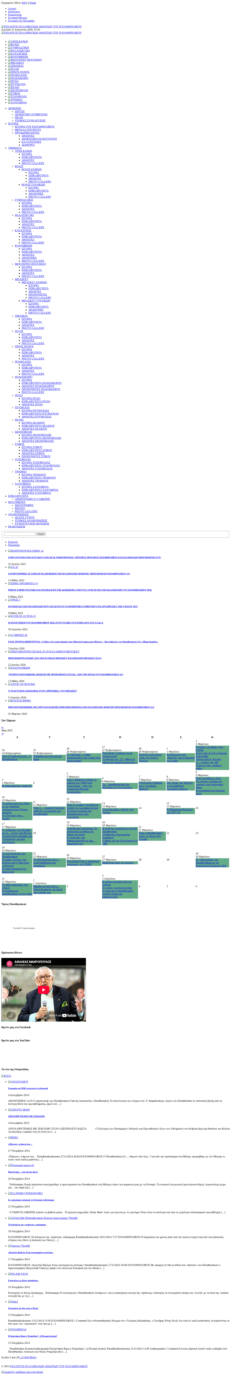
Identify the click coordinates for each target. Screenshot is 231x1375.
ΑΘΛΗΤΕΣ (28, 135)
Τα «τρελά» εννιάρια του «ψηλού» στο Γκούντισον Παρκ (209, 784)
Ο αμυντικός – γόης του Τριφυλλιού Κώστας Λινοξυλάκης (79, 788)
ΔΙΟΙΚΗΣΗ (14, 108)
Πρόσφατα (14, 545)
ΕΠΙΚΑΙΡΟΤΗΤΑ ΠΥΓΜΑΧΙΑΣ (40, 413)
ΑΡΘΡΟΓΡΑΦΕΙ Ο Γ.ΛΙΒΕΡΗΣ (32, 499)
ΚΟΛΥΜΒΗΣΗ (23, 245)
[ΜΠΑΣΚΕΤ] (16, 62)
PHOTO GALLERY (33, 163)
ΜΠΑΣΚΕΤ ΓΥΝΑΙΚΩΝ (36, 300)
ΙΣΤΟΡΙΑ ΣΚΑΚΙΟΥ (33, 422)
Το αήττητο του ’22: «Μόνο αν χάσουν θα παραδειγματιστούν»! (119, 761)
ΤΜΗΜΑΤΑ (15, 148)
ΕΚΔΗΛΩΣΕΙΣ (16, 526)
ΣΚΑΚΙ (19, 419)
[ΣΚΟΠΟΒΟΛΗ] (18, 90)
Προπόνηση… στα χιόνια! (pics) (23, 1172)
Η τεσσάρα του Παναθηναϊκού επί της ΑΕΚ (17, 892)
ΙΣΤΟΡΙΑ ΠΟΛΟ (31, 398)
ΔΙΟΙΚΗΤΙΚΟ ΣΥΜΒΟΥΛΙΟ (31, 114)
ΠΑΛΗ (19, 331)
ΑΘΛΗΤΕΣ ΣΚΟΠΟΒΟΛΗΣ (38, 441)
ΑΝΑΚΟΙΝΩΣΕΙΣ (18, 514)
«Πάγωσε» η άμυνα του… (20, 1144)
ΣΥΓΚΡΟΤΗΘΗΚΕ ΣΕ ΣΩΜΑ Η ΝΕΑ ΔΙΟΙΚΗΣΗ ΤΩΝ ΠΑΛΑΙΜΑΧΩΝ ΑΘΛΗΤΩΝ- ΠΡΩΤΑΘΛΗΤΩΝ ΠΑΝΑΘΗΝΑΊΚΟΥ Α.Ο (69, 573)
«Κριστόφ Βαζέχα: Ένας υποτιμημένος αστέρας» (30, 1252)
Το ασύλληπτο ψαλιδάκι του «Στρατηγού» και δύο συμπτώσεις (17, 839)
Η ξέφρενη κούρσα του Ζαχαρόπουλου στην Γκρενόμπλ (79, 814)
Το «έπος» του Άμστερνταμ (117, 887)
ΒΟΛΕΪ (19, 166)
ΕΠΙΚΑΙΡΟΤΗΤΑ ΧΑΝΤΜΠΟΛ (40, 489)
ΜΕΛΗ (19, 117)
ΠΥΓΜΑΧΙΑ (22, 407)
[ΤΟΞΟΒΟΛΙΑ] (17, 96)
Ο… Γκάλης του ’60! (207, 762)
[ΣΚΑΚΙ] (13, 87)
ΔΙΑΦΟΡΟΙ (28, 144)
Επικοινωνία (14, 14)
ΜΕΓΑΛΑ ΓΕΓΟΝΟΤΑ (28, 129)
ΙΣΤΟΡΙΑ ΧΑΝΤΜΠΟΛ (35, 486)
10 (34, 1357)
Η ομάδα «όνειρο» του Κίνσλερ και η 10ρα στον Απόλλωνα (15, 862)
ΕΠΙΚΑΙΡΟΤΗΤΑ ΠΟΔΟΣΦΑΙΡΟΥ (42, 383)
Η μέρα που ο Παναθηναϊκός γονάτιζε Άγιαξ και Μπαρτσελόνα (117, 893)
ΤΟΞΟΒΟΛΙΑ (23, 459)
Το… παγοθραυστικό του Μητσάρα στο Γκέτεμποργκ (117, 786)
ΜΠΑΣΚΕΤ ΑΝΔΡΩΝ (34, 282)
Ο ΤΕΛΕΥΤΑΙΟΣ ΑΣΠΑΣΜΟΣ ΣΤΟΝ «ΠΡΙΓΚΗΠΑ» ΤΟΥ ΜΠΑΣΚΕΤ (42, 691)
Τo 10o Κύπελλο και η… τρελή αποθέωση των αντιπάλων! (46, 862)
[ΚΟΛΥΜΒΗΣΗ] (18, 56)
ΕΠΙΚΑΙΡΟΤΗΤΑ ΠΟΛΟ (36, 401)
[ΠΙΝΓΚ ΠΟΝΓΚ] (19, 72)
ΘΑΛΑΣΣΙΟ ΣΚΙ (24, 215)
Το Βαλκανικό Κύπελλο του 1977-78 (180, 811)
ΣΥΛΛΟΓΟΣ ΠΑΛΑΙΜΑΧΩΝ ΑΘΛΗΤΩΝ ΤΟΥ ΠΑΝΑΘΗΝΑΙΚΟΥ (49, 1366)
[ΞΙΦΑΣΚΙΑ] (16, 65)
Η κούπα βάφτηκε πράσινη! (16, 785)
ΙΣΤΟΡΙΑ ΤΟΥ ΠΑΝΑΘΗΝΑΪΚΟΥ (35, 126)
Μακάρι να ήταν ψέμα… (46, 886)
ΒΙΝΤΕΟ (20, 508)
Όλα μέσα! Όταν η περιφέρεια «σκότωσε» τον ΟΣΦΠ (83, 863)
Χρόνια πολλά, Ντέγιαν (208, 759)
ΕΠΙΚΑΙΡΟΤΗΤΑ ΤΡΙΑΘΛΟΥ (39, 477)
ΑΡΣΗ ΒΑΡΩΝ (23, 151)
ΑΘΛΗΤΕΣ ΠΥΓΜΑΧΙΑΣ (36, 416)
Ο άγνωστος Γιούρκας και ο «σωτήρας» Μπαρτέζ (150, 785)
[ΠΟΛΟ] (13, 81)
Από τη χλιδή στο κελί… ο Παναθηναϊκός (16, 758)
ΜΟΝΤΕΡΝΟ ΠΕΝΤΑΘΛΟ (30, 264)
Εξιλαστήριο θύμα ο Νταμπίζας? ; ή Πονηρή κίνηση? (32, 1336)
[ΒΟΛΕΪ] (13, 44)
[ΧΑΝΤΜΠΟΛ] (17, 102)
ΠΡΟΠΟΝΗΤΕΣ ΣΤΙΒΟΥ (36, 456)
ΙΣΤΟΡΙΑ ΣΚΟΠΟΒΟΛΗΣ (36, 435)
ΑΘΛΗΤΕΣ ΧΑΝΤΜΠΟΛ (36, 493)
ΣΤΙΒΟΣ (19, 444)
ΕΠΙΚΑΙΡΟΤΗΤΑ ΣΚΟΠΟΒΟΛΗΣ (41, 438)
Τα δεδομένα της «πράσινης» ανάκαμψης (27, 1224)
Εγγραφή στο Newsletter (21, 20)
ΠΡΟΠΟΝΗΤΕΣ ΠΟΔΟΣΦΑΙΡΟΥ (41, 389)
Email (33, 2)
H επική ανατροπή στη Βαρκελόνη (14, 870)
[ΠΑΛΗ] (13, 69)
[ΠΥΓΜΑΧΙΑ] (17, 84)
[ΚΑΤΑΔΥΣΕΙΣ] (17, 53)
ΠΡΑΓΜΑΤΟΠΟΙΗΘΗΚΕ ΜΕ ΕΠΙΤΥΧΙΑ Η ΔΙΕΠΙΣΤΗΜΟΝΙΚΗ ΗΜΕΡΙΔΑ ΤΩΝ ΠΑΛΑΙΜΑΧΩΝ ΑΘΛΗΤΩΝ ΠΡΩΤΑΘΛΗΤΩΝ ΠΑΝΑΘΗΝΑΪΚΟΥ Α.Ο (81, 707)
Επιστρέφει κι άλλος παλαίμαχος (23, 1280)
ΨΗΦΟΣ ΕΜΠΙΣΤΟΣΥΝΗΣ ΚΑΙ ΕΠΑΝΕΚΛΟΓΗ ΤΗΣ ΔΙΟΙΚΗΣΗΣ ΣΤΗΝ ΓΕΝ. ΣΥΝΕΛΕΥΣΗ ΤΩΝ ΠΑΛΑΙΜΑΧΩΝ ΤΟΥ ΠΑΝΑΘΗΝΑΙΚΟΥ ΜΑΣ (80, 590)
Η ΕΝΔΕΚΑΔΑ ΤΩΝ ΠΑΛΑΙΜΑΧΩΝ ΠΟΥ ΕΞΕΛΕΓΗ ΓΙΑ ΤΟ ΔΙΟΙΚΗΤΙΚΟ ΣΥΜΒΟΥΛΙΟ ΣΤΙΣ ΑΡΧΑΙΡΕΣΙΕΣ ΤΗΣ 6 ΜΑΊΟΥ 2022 (73, 606)
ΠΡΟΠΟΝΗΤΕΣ (37, 294)
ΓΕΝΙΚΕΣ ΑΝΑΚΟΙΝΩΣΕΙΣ (31, 520)
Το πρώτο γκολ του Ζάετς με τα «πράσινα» (16, 805)
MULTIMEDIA (17, 502)
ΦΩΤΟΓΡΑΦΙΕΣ (24, 505)
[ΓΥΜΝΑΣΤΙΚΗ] (18, 47)
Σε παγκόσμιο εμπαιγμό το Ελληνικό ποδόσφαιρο (31, 1200)
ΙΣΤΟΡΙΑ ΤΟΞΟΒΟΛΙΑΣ (36, 462)
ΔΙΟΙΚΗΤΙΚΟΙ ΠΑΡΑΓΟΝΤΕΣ (39, 138)
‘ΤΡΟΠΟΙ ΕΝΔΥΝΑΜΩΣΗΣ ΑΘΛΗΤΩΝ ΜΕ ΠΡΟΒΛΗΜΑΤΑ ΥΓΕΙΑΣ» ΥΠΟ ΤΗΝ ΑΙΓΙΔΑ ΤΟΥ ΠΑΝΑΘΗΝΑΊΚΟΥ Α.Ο (65, 674)
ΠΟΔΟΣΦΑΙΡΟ (23, 377)
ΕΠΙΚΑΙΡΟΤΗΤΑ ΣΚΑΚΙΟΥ (38, 425)
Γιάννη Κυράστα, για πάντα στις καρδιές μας (47, 891)
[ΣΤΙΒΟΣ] (14, 93)
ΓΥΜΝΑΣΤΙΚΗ (24, 199)
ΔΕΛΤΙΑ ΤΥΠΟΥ (25, 517)
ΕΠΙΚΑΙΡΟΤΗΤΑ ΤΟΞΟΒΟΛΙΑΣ (41, 465)
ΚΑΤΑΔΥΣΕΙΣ (23, 230)
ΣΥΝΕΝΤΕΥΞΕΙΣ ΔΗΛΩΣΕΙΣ (32, 523)
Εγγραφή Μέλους (17, 17)
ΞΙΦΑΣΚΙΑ (21, 315)
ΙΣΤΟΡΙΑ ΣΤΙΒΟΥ (32, 447)
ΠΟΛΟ (19, 395)
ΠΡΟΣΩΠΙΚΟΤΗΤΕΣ (27, 132)
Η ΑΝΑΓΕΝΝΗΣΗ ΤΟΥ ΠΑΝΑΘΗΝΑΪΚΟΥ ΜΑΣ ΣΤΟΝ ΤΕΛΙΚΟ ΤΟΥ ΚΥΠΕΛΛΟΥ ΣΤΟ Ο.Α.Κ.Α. (55, 622)
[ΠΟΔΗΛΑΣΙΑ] (17, 75)
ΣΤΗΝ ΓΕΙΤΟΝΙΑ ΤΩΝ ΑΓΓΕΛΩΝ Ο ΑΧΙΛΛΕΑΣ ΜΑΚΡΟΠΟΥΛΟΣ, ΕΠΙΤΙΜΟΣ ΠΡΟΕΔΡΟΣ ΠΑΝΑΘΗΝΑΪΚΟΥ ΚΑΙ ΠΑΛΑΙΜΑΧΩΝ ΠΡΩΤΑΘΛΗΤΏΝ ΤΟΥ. (84, 557)
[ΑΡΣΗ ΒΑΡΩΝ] (18, 41)
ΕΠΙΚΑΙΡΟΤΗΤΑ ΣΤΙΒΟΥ (37, 450)
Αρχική (12, 8)
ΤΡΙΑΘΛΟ (21, 471)
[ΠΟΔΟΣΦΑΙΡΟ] (18, 78)
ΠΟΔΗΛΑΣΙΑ (23, 361)
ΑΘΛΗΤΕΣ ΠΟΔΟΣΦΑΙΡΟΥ (38, 386)
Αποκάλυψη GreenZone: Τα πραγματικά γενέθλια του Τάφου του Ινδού (82, 831)
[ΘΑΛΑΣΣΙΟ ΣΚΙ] (19, 50)
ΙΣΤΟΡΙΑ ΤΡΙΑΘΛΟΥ (34, 474)
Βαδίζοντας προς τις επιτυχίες (118, 862)
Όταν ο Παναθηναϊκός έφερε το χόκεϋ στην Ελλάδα (151, 836)
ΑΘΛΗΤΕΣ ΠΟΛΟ (32, 404)
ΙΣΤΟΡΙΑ (13, 123)
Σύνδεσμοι (14, 11)
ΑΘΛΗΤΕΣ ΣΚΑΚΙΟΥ (34, 428)
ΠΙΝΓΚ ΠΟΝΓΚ (24, 346)
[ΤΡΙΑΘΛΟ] (15, 99)
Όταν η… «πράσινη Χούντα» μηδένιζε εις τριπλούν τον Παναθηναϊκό (49, 810)
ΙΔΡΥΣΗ (20, 111)
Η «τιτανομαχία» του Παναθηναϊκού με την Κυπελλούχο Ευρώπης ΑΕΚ (211, 862)
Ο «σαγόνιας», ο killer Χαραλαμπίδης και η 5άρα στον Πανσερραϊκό (84, 757)
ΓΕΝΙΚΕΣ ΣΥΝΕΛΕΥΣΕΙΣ (30, 120)
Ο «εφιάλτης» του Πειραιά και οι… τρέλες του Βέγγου (17, 831)
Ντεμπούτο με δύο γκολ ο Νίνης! (23, 1308)
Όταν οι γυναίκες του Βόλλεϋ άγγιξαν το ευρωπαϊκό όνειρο (82, 806)
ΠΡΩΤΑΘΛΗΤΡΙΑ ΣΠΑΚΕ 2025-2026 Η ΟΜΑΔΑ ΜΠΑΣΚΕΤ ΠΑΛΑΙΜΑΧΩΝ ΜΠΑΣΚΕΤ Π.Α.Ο (54, 658)
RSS (24, 2)
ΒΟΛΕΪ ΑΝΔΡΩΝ (32, 169)
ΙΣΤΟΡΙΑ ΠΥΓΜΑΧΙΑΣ (35, 410)
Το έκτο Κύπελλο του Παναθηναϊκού (13, 855)
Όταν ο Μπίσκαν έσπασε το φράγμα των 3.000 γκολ (82, 781)
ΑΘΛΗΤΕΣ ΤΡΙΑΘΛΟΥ (35, 480)
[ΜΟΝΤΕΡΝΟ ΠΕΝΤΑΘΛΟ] (25, 59)
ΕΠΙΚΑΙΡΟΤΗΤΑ (32, 157)
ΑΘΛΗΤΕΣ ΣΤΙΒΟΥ (33, 453)
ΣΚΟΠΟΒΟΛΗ (23, 431)
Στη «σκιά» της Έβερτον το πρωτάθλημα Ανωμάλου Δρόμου (180, 785)
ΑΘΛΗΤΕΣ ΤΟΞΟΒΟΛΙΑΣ (37, 468)
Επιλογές (13, 542)
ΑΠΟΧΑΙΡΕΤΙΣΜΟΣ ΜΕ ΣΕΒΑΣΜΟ (26, 1116)
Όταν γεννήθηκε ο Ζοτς (208, 778)
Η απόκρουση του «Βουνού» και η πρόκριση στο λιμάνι (181, 757)
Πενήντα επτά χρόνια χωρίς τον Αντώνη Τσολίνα (150, 757)
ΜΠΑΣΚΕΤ (21, 279)
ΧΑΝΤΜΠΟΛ (23, 483)
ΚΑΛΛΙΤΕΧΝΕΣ (31, 141)
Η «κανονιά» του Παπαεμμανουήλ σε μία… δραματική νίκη (81, 840)
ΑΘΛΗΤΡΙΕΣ (35, 193)
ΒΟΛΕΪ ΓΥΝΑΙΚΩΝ (33, 184)
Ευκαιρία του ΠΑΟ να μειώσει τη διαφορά (28, 1088)
